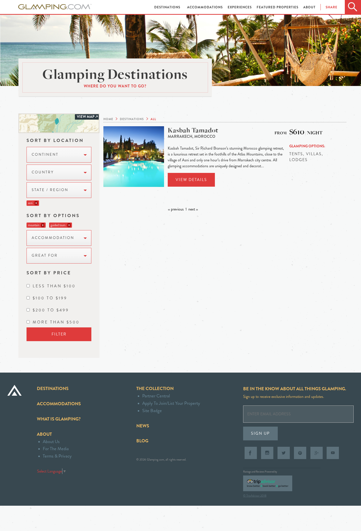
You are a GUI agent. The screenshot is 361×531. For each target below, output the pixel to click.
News (142, 425)
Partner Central (156, 395)
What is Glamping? (59, 419)
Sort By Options (53, 215)
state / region (50, 190)
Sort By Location (55, 140)
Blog (142, 440)
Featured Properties (278, 7)
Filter (59, 334)
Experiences (240, 7)
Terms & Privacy (57, 456)
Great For (45, 255)
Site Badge (152, 410)
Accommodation (53, 237)
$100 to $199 (50, 298)
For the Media (56, 448)
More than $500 (56, 322)
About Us (51, 441)
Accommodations (205, 7)
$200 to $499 (51, 310)
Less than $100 (54, 286)
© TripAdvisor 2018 (254, 495)
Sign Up (260, 433)
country (43, 172)
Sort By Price (49, 272)
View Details (191, 179)
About (309, 7)
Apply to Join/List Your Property (171, 403)
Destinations (167, 7)
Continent (45, 154)
